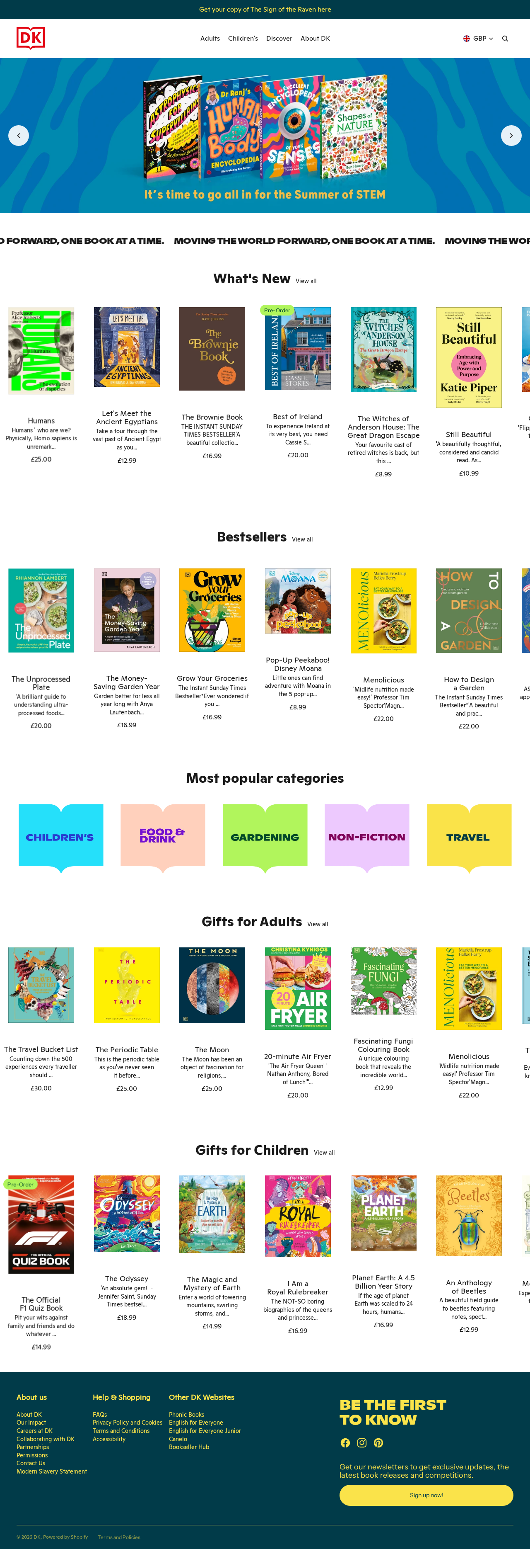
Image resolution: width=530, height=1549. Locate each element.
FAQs (100, 1414)
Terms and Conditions (121, 1431)
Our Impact (31, 1422)
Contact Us (31, 1463)
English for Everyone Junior (205, 1431)
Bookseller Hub (189, 1447)
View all (306, 281)
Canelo (178, 1439)
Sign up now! (426, 1495)
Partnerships (33, 1447)
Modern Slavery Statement (52, 1471)
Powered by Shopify (65, 1537)
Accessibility (109, 1439)
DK (37, 1537)
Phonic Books (186, 1414)
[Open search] (505, 38)
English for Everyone (196, 1422)
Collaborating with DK (46, 1439)
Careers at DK (35, 1431)
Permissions (32, 1455)
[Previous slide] (18, 135)
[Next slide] (511, 135)
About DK (29, 1414)
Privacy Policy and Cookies (127, 1422)
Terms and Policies (119, 1537)
